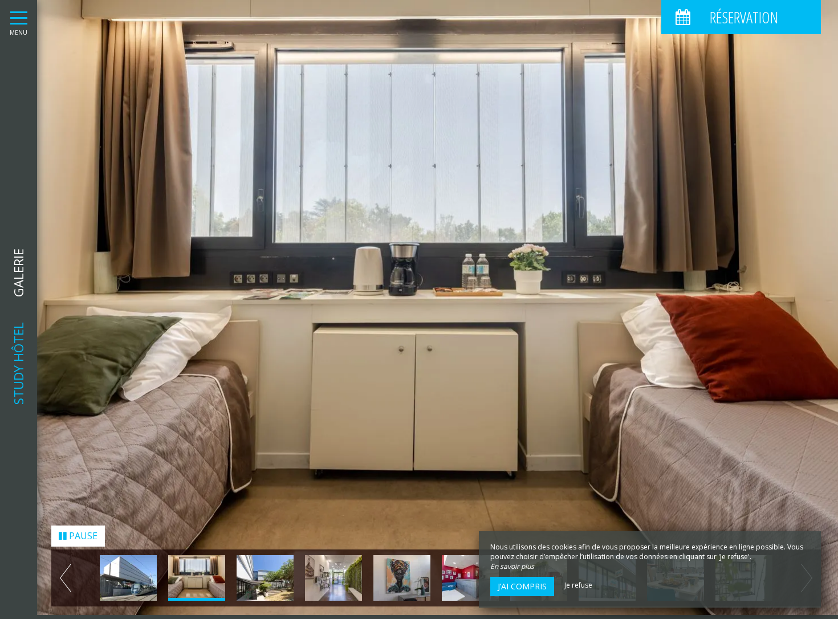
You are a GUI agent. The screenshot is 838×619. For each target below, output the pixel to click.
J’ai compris (522, 586)
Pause (82, 540)
